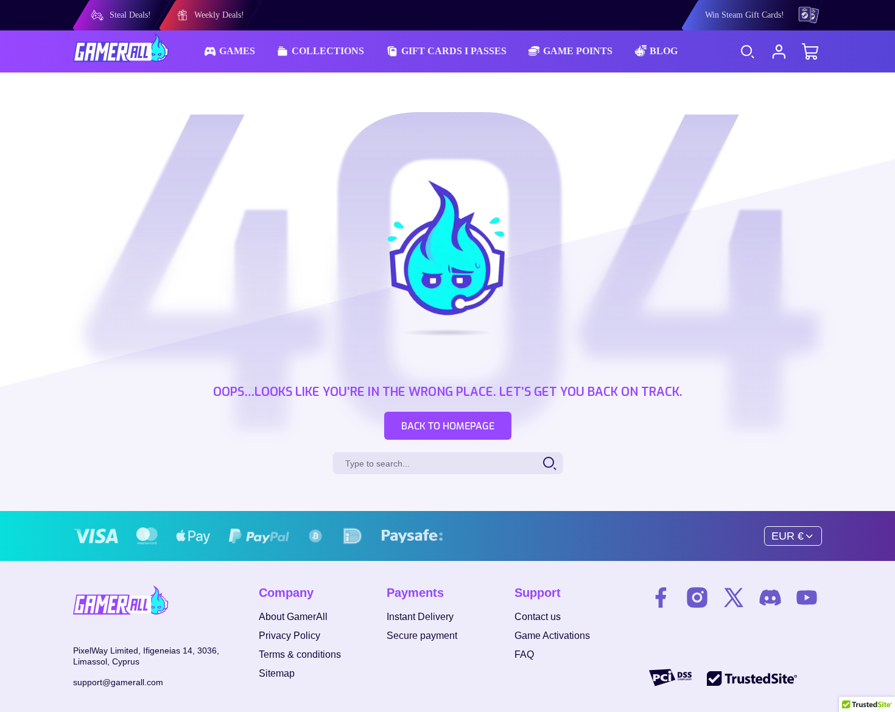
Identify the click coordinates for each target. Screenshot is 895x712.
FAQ (524, 654)
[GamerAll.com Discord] (770, 599)
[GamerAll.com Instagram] (697, 599)
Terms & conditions (300, 654)
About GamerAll (293, 617)
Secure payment (422, 635)
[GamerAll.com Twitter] (733, 599)
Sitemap (277, 673)
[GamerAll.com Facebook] (660, 599)
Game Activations (552, 635)
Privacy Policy (289, 635)
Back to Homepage (447, 426)
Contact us (537, 617)
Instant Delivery (420, 617)
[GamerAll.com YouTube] (807, 599)
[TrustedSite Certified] (752, 677)
